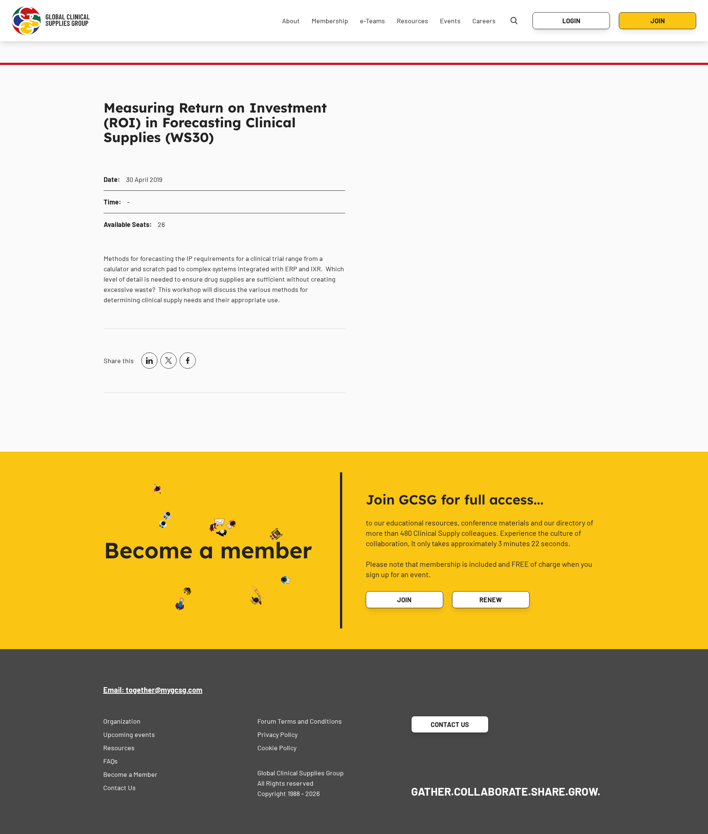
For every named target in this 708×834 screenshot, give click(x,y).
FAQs (110, 761)
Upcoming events (129, 734)
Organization (121, 721)
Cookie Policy (276, 748)
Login (571, 21)
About (291, 21)
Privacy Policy (277, 734)
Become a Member (130, 774)
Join (657, 21)
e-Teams (372, 21)
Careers (484, 21)
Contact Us (119, 787)
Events (450, 21)
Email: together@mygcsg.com (152, 689)
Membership (330, 21)
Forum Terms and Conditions (299, 721)
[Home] (51, 20)
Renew (490, 600)
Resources (412, 21)
